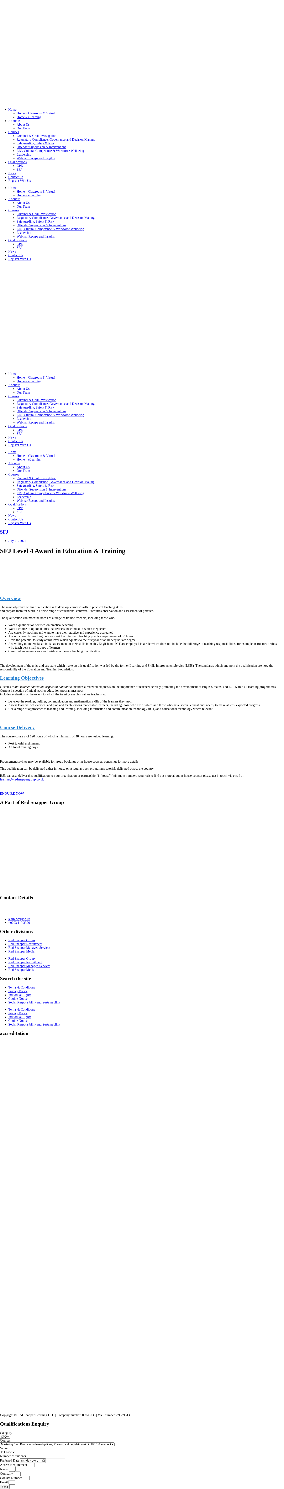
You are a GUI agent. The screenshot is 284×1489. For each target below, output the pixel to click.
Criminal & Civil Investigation (36, 136)
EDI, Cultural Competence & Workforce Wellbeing (50, 150)
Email (4, 1482)
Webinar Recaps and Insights (36, 158)
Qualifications (17, 162)
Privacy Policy (17, 991)
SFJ (19, 169)
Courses (13, 132)
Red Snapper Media (21, 951)
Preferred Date (10, 1460)
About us (14, 121)
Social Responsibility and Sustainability (34, 1002)
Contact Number (11, 1478)
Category (6, 1432)
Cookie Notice (17, 998)
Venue (4, 1448)
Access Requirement (14, 1465)
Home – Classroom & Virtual (36, 113)
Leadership (24, 154)
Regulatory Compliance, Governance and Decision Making (56, 139)
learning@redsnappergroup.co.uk (22, 779)
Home (12, 109)
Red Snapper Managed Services (29, 947)
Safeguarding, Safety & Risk (35, 143)
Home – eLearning (29, 117)
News (12, 173)
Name (4, 1469)
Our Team (23, 128)
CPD (20, 165)
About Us (23, 124)
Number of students (13, 1456)
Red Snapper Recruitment (25, 944)
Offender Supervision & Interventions (41, 147)
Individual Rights (19, 995)
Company (7, 1473)
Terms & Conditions (21, 987)
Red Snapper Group (21, 940)
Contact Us (15, 177)
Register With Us (19, 180)
